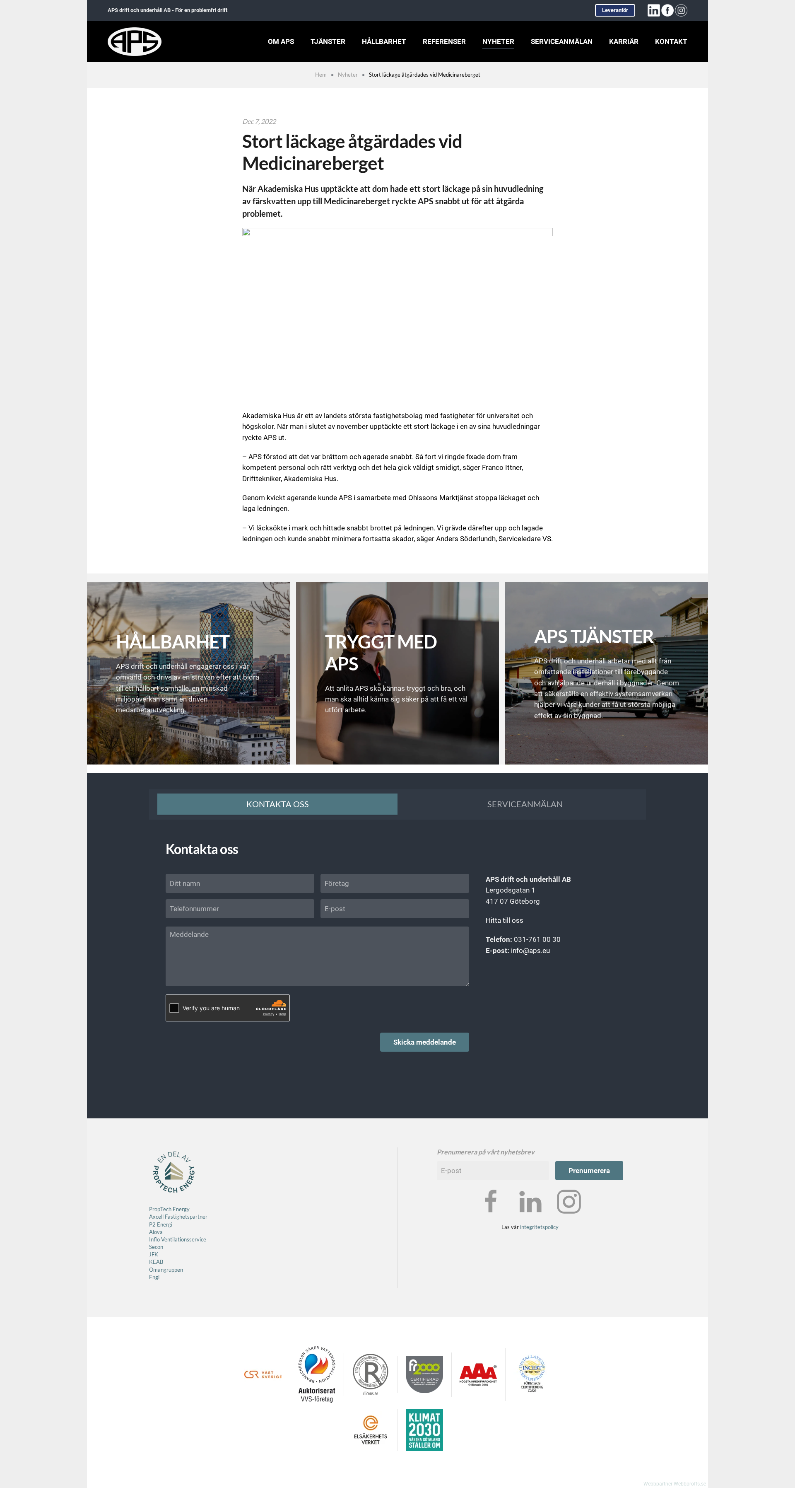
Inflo (154, 1239)
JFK (154, 1254)
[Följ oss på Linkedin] (530, 1201)
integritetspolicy (539, 1227)
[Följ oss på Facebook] (491, 1201)
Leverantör (615, 10)
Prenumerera (589, 1170)
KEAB (156, 1261)
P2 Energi (160, 1224)
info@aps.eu (530, 950)
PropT (156, 1209)
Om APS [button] (281, 41)
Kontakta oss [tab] (277, 804)
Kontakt (671, 41)
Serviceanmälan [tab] (525, 804)
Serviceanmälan (562, 41)
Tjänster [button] (328, 41)
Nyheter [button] (498, 41)
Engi (154, 1277)
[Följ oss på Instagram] (569, 1201)
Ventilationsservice (183, 1239)
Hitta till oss (504, 920)
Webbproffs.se (690, 1484)
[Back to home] (134, 41)
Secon (156, 1247)
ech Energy (176, 1209)
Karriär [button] (623, 41)
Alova (156, 1232)
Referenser (444, 41)
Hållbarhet (384, 41)
